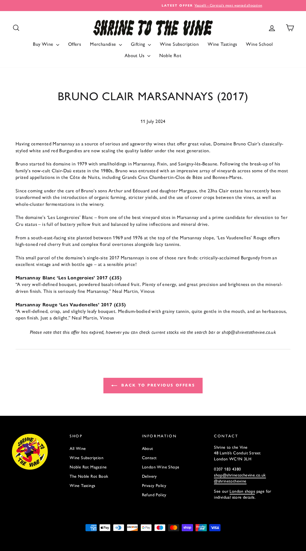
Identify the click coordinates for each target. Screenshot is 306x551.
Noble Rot (170, 55)
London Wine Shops (160, 467)
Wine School (259, 44)
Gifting (138, 44)
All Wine (78, 448)
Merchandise (103, 44)
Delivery (149, 476)
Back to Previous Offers (157, 385)
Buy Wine (44, 44)
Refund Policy (154, 494)
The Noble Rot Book (89, 476)
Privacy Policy (154, 485)
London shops (242, 491)
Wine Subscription (179, 44)
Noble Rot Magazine (88, 467)
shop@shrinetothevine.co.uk (240, 475)
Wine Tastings (222, 44)
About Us (135, 55)
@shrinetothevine (230, 481)
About (147, 448)
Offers (74, 44)
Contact (149, 457)
